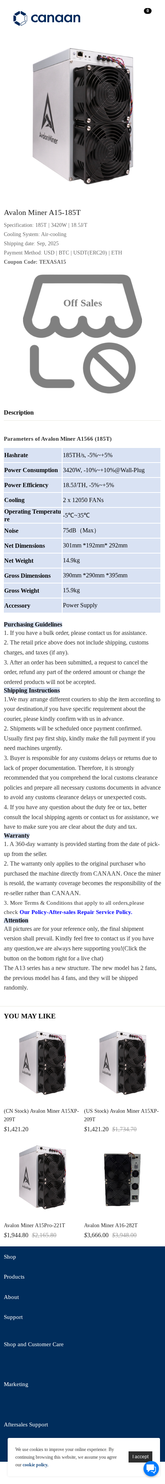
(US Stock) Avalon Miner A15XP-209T (121, 1115)
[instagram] (74, 1405)
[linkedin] (53, 1405)
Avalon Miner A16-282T (111, 1225)
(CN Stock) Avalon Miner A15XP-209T (41, 1115)
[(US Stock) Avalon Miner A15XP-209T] (122, 1064)
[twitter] (11, 1365)
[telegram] (74, 1365)
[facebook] (32, 1365)
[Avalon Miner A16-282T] (122, 1179)
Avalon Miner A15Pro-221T (34, 1225)
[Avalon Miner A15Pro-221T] (42, 1179)
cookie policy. (35, 1464)
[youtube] (96, 1365)
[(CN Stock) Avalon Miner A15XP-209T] (42, 1064)
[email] (53, 1365)
